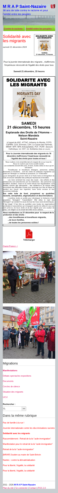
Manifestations (10, 370)
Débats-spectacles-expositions (17, 376)
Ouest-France (9, 246)
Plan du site (8, 488)
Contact (32, 488)
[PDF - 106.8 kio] (29, 233)
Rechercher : (9, 404)
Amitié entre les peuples (39, 28)
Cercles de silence (11, 386)
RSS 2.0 (42, 488)
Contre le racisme (13, 28)
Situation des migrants (13, 392)
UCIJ (5, 397)
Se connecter (21, 488)
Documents (8, 381)
